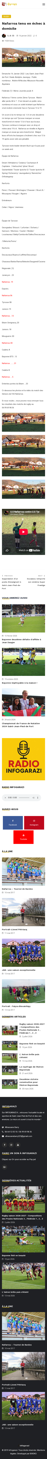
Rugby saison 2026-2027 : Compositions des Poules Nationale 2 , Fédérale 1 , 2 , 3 (32, 1028)
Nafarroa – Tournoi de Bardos (17, 889)
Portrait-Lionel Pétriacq (14, 929)
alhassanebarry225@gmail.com (18, 1136)
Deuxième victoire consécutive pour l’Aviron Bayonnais (28, 1082)
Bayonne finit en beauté (32, 1043)
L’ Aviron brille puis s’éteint (29, 1056)
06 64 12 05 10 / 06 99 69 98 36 (18, 1132)
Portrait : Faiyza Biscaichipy (16, 1006)
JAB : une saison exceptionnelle (18, 970)
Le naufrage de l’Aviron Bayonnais (31, 1068)
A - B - (12, 36)
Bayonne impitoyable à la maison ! (19, 683)
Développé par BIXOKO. (27, 1453)
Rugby (6, 16)
